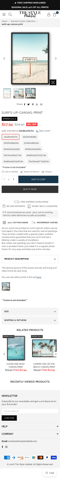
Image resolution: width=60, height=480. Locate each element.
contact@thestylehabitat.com (22, 441)
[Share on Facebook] (24, 104)
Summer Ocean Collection (23, 21)
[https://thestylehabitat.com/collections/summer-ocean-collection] (6, 294)
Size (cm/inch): (26, 131)
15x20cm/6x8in (29, 137)
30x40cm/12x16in (12, 149)
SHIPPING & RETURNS (15, 320)
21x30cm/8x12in (31, 143)
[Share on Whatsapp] (37, 104)
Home (4, 21)
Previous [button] (4, 58)
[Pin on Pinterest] (33, 104)
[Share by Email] (41, 104)
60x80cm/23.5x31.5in (36, 155)
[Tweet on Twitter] (29, 104)
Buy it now (30, 189)
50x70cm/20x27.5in (13, 155)
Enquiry (48, 172)
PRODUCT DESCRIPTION (16, 259)
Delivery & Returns (31, 172)
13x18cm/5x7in (11, 137)
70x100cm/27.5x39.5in (38, 161)
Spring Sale (8, 336)
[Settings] (49, 14)
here (38, 277)
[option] (30, 58)
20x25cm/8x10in (11, 143)
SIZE (6, 311)
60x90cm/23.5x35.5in (13, 161)
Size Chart (44, 131)
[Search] (10, 14)
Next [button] (55, 58)
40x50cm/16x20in (33, 149)
